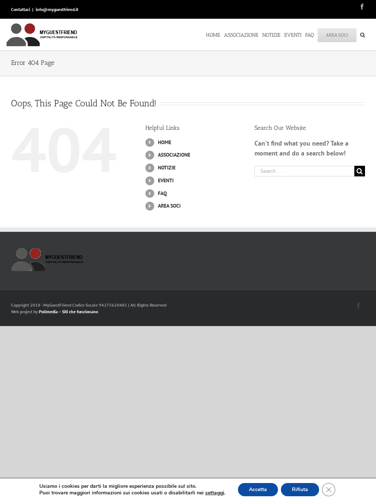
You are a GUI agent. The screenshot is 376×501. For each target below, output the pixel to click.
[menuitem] (215, 34)
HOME (164, 142)
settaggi (214, 493)
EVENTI (166, 180)
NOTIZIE (167, 167)
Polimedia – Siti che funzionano (68, 311)
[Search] (362, 34)
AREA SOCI (169, 205)
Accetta (258, 489)
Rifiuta (300, 489)
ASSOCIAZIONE (174, 154)
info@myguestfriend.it (57, 9)
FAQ (162, 193)
